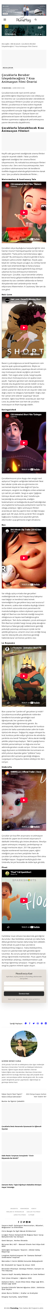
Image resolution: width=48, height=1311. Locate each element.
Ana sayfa (5, 44)
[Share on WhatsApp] (25, 1024)
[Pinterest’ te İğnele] (42, 1024)
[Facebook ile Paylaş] (30, 1024)
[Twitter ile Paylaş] (34, 1024)
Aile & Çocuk (15, 44)
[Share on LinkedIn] (46, 1024)
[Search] (36, 19)
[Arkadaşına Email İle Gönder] (38, 1024)
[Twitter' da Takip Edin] (24, 1222)
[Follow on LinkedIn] (27, 1222)
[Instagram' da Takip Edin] (21, 1222)
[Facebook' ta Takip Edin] (18, 1222)
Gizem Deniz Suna (19, 88)
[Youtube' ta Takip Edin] (29, 1222)
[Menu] (4, 19)
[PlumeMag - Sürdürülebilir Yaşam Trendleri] (24, 19)
